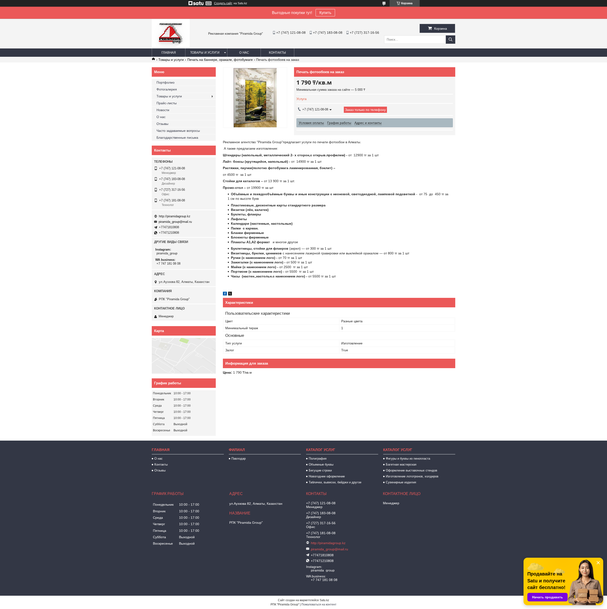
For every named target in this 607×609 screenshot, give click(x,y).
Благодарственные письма (177, 137)
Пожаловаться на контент (318, 604)
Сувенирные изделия (401, 482)
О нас (244, 52)
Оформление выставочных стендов (411, 470)
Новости (162, 110)
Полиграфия (317, 458)
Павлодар (238, 458)
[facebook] (225, 294)
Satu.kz (324, 600)
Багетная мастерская (401, 464)
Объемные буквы (321, 464)
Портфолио (165, 82)
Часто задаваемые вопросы (178, 131)
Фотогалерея (166, 89)
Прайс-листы (166, 103)
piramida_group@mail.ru (175, 222)
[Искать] (450, 39)
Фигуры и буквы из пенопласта (408, 458)
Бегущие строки (320, 470)
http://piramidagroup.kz (174, 216)
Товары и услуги (204, 52)
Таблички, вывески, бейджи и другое (335, 482)
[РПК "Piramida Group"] (171, 46)
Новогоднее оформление (327, 476)
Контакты (277, 52)
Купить (325, 13)
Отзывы (162, 124)
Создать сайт (223, 3)
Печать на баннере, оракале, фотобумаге (220, 60)
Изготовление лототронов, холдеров (412, 476)
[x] (230, 294)
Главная (168, 52)
